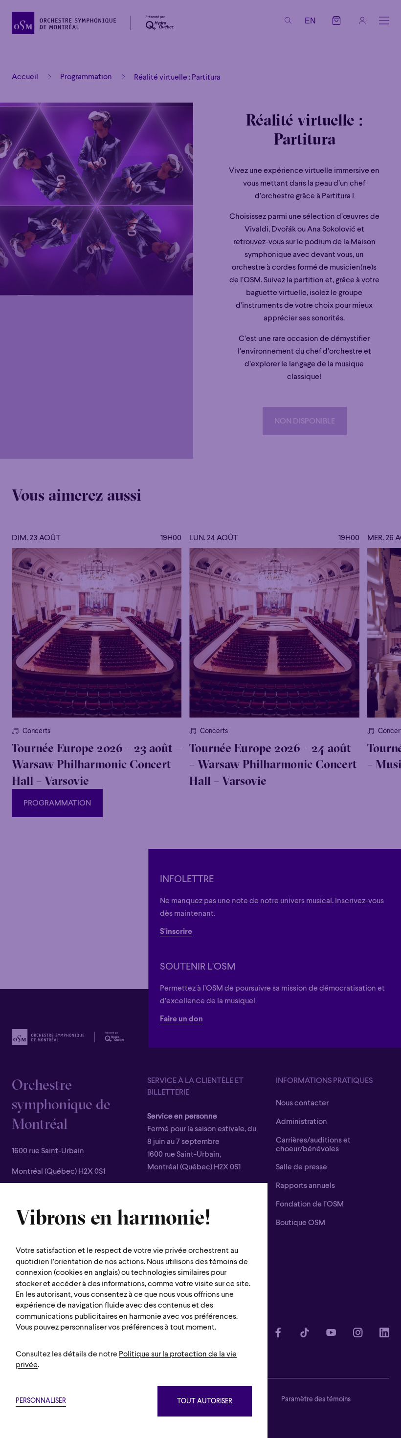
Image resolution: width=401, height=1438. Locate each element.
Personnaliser (41, 1401)
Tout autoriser (204, 1401)
